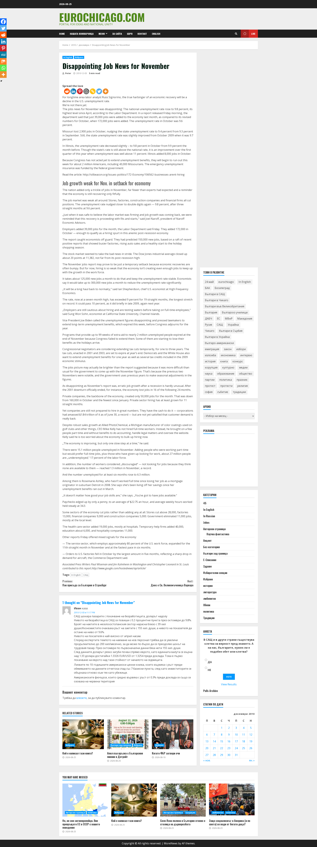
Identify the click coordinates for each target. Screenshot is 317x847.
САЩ (85, 574)
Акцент (207, 541)
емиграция (212, 349)
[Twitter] (99, 91)
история (210, 361)
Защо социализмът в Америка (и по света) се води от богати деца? (232, 800)
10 (236, 734)
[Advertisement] (228, 461)
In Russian (209, 516)
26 (250, 748)
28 (214, 755)
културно (228, 367)
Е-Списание (209, 560)
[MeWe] (3, 54)
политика (225, 380)
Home (62, 33)
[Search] (236, 34)
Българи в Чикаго (216, 300)
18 (243, 741)
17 (236, 741)
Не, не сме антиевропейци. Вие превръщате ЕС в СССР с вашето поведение (85, 800)
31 (236, 755)
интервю (246, 355)
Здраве (207, 566)
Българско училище (235, 312)
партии (209, 380)
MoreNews (170, 843)
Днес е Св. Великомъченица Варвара (172, 583)
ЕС (218, 318)
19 (250, 741)
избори (241, 349)
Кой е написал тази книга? (83, 734)
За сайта (117, 33)
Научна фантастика (218, 534)
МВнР (228, 318)
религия (242, 386)
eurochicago (226, 282)
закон (227, 349)
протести (226, 386)
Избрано (79, 57)
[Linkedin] (73, 91)
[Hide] (1, 81)
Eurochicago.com (102, 17)
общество (245, 373)
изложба (210, 355)
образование (225, 373)
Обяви (206, 605)
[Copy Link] (93, 91)
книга (224, 361)
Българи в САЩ (215, 294)
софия (208, 392)
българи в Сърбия (230, 331)
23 (228, 748)
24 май (209, 282)
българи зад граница (121, 745)
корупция (211, 367)
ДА (210, 662)
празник (242, 380)
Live (253, 33)
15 (221, 741)
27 (206, 755)
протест (210, 386)
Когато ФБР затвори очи (172, 734)
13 (206, 741)
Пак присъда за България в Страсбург (84, 583)
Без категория (211, 547)
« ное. (207, 760)
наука (208, 373)
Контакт (142, 33)
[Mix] (3, 61)
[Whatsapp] (3, 68)
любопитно (209, 599)
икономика (228, 355)
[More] (105, 91)
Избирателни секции (215, 573)
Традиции (208, 618)
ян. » (252, 760)
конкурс (237, 361)
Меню (102, 33)
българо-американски (219, 343)
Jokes (206, 522)
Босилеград (222, 288)
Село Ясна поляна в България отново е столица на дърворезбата (183, 800)
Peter (68, 73)
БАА (207, 288)
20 (206, 748)
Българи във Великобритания (224, 306)
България (211, 312)
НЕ (209, 670)
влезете (81, 698)
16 (228, 741)
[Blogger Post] (86, 91)
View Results (229, 684)
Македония (244, 318)
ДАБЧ (208, 318)
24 (236, 748)
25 (243, 748)
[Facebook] (3, 21)
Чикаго (209, 331)
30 (228, 755)
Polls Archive (210, 691)
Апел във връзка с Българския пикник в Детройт (128, 734)
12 (250, 734)
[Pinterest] (80, 91)
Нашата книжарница (82, 33)
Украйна (233, 324)
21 (214, 748)
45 (204, 503)
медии (243, 367)
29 (221, 755)
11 (243, 734)
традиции (239, 392)
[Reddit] (67, 91)
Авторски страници (214, 529)
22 (221, 748)
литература (209, 592)
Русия (208, 324)
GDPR (130, 33)
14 (214, 741)
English (156, 33)
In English (67, 57)
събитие (222, 392)
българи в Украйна (217, 337)
